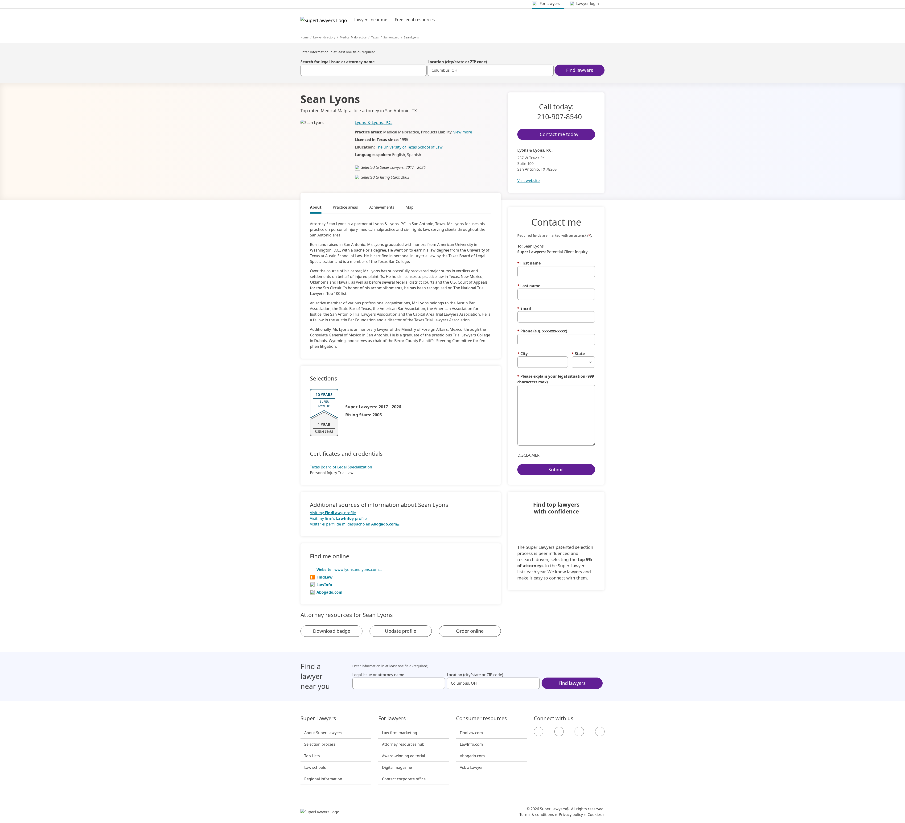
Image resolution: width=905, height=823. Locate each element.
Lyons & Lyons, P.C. (373, 122)
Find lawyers (579, 70)
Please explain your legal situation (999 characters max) (555, 379)
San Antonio (391, 37)
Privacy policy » (572, 814)
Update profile (400, 631)
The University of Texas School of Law (409, 147)
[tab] (315, 208)
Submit (556, 469)
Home (304, 37)
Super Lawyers (318, 718)
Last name (528, 285)
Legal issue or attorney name (378, 674)
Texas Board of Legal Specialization (341, 467)
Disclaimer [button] (528, 455)
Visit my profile (333, 513)
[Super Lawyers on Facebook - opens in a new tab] (538, 731)
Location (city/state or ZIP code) (457, 61)
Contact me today (559, 134)
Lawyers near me (370, 19)
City (522, 353)
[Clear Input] (421, 70)
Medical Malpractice (353, 37)
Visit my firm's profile (338, 518)
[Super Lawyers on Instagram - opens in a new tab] (559, 731)
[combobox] (363, 70)
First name (529, 263)
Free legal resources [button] (415, 19)
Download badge (331, 631)
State (578, 353)
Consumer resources (481, 718)
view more (462, 132)
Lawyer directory (324, 37)
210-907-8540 (559, 116)
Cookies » (596, 814)
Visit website (528, 180)
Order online (470, 631)
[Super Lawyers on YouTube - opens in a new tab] (579, 731)
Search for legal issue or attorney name (337, 61)
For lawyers (392, 718)
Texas (375, 37)
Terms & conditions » (538, 814)
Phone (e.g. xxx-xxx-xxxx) (542, 331)
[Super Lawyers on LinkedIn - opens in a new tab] (600, 731)
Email (524, 308)
